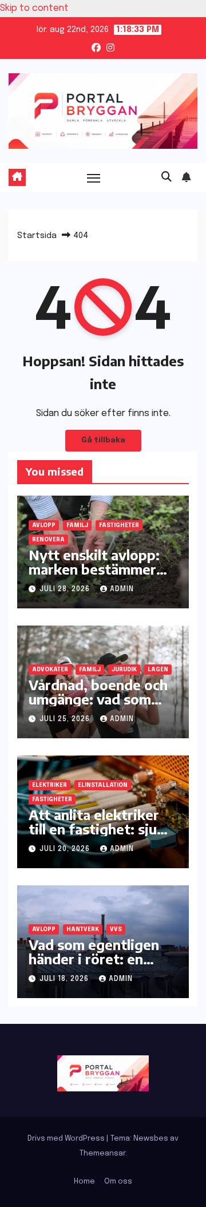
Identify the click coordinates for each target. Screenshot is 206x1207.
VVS (116, 929)
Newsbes (150, 1138)
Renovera (48, 540)
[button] (166, 177)
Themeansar (102, 1153)
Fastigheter (119, 525)
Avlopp (44, 525)
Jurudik (124, 669)
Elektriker (49, 785)
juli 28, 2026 (65, 589)
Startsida (37, 235)
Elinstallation (103, 785)
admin (122, 589)
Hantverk (82, 929)
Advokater (50, 669)
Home (84, 1181)
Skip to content (34, 8)
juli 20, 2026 (65, 849)
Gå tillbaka (103, 440)
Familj (77, 525)
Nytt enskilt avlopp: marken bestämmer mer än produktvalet (96, 569)
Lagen (158, 669)
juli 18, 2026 (65, 979)
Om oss (118, 1181)
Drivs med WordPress (66, 1138)
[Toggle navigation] (93, 178)
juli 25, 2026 (65, 719)
